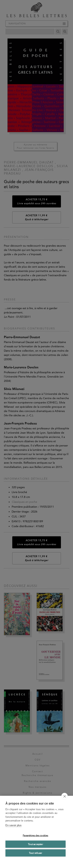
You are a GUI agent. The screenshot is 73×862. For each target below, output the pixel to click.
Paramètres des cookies (35, 835)
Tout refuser (35, 853)
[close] (64, 796)
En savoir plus (13, 825)
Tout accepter (35, 844)
